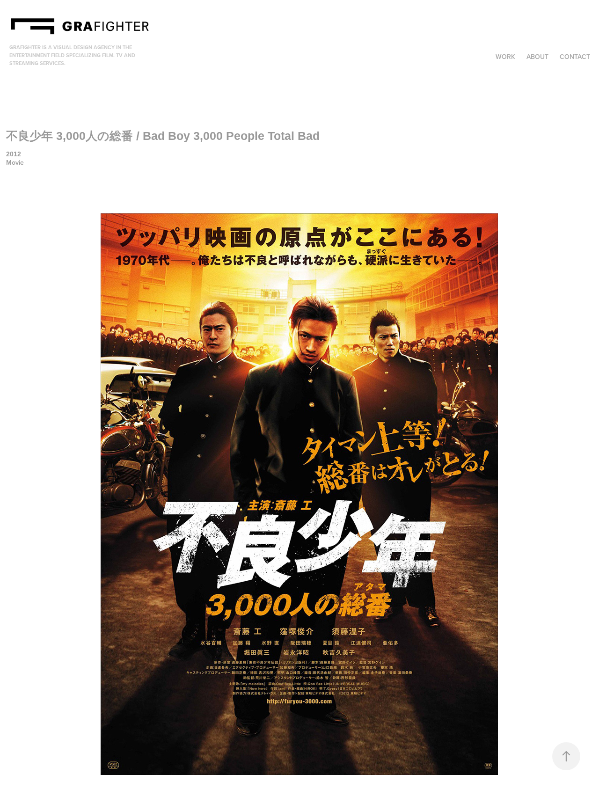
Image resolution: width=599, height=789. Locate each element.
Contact (575, 56)
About (537, 56)
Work (505, 56)
